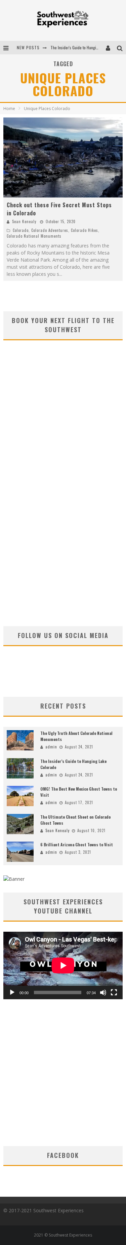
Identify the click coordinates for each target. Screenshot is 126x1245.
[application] (63, 965)
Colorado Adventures (49, 230)
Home (9, 108)
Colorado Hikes (84, 230)
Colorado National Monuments (34, 236)
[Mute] (103, 992)
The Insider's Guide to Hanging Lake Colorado (87, 47)
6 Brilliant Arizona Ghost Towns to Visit (76, 844)
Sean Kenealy (24, 221)
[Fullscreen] (114, 992)
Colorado (21, 230)
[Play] (12, 992)
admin (51, 746)
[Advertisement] (63, 552)
